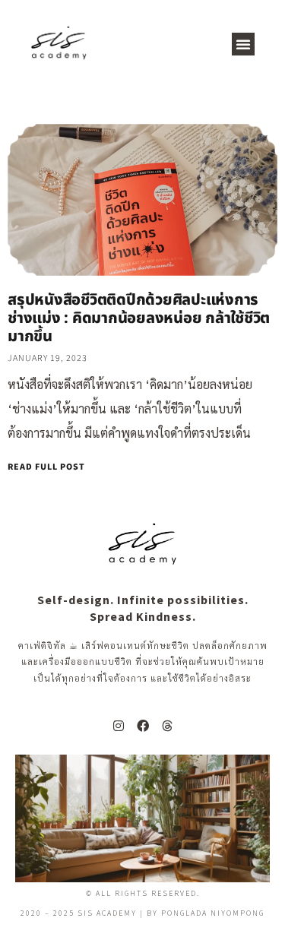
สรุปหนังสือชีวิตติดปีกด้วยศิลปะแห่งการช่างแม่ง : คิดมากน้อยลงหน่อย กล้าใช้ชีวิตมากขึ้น (139, 318)
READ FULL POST (46, 467)
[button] (243, 44)
